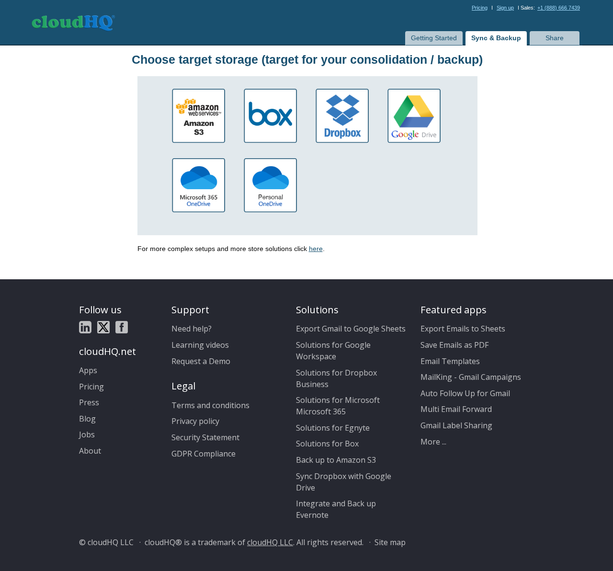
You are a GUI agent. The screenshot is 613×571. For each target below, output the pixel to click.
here (316, 248)
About (90, 450)
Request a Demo (200, 361)
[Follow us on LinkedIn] (85, 327)
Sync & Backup (496, 38)
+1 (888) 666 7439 (558, 8)
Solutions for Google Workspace (333, 351)
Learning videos (200, 345)
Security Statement (205, 437)
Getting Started (434, 38)
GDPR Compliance (203, 453)
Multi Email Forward (456, 409)
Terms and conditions (210, 405)
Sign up (505, 8)
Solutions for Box (327, 443)
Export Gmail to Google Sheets (351, 328)
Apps (88, 370)
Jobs (87, 434)
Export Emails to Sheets (462, 328)
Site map (390, 542)
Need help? (191, 328)
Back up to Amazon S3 (336, 460)
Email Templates (450, 361)
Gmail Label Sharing (456, 425)
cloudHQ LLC (270, 542)
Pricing (480, 8)
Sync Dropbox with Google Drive (343, 482)
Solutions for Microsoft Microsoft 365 (338, 406)
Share (554, 38)
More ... (433, 441)
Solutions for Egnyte (333, 428)
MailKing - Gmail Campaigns (470, 377)
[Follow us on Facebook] (121, 327)
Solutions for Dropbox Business (336, 378)
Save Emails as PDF (454, 345)
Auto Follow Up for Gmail (465, 393)
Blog (87, 418)
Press (89, 402)
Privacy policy (195, 421)
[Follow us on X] (103, 327)
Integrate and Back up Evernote (336, 509)
